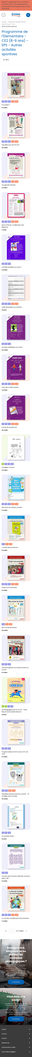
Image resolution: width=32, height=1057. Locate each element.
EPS (13, 24)
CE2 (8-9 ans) (6, 24)
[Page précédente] (6, 931)
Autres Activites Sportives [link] (9, 26)
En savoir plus (16, 982)
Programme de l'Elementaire (16, 22)
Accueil (4, 22)
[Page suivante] (26, 931)
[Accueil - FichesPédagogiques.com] (16, 15)
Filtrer (7, 60)
